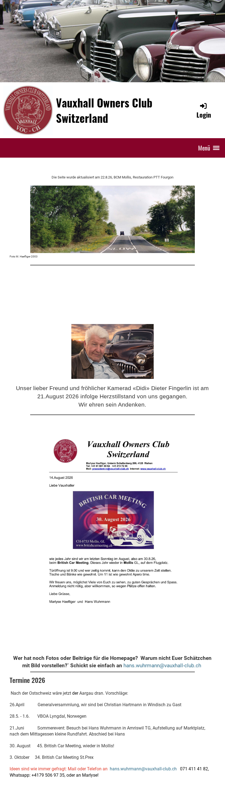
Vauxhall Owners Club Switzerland (104, 110)
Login (203, 115)
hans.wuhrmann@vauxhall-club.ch (162, 665)
